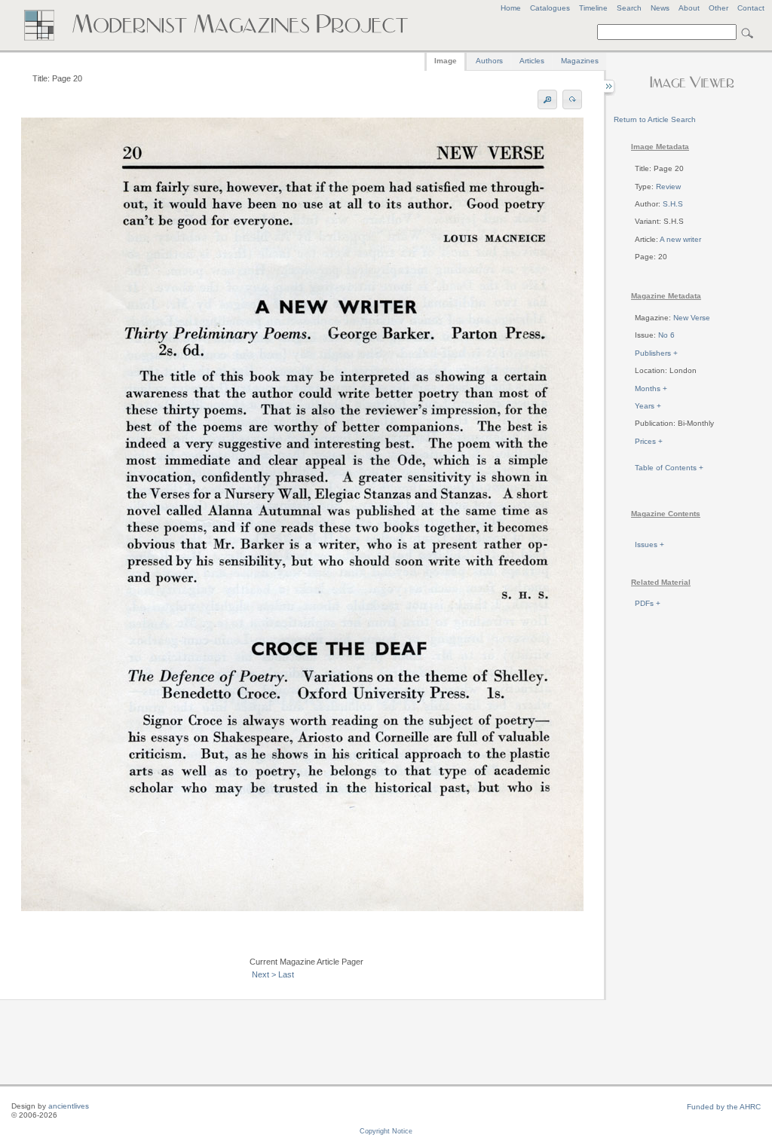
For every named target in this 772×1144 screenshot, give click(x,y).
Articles (531, 61)
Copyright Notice (386, 1131)
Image (445, 61)
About (689, 8)
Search (629, 8)
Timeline (593, 8)
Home (511, 8)
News (660, 8)
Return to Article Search (655, 119)
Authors (489, 61)
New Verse (691, 318)
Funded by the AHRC (724, 1107)
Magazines (580, 61)
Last (286, 974)
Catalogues (550, 8)
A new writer (680, 239)
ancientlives (68, 1106)
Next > (264, 974)
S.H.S (673, 204)
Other (718, 8)
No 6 (666, 335)
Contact (750, 8)
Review (668, 186)
